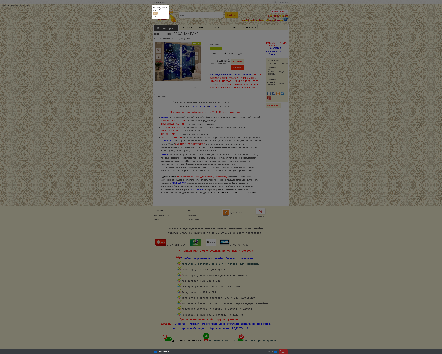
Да (155, 13)
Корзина (271, 352)
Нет (155, 16)
